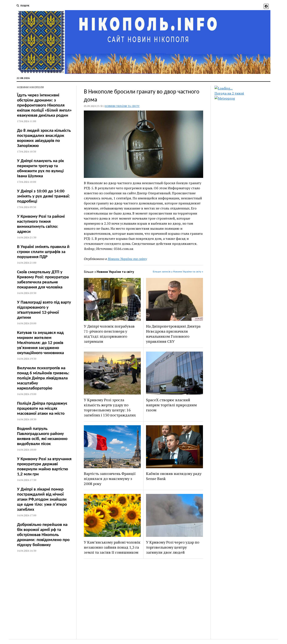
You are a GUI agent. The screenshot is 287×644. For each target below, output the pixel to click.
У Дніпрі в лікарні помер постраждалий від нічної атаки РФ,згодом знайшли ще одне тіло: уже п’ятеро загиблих (42, 499)
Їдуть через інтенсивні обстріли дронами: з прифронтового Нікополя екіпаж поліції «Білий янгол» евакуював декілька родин (44, 105)
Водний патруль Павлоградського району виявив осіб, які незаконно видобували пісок (42, 436)
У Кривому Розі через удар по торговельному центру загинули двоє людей (172, 547)
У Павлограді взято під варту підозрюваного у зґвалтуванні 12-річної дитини (44, 310)
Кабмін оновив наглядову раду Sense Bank (173, 476)
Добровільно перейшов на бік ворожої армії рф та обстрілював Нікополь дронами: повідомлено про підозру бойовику (43, 535)
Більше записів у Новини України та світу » (178, 271)
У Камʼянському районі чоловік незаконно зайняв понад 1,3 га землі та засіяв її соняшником (112, 547)
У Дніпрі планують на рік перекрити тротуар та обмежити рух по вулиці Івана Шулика (40, 168)
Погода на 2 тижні (229, 93)
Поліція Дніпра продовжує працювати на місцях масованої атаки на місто (42, 408)
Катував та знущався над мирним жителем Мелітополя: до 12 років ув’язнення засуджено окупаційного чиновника (40, 343)
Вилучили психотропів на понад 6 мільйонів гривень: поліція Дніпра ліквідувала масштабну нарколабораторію (43, 378)
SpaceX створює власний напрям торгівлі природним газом (171, 404)
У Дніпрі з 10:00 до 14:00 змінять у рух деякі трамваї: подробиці (43, 196)
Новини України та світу (122, 106)
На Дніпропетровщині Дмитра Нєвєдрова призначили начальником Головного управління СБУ (173, 334)
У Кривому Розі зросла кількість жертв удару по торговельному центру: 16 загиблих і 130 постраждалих (110, 407)
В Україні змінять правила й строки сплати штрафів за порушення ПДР (43, 252)
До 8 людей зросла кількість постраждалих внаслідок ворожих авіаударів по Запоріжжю (44, 138)
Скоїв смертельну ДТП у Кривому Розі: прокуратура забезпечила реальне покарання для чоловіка (43, 279)
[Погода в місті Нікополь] (246, 88)
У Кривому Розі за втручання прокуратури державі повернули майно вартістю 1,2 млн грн (44, 466)
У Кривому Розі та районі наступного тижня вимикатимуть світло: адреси (41, 224)
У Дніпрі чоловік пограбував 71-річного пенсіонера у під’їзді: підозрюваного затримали (109, 334)
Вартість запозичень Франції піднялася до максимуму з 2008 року (110, 478)
